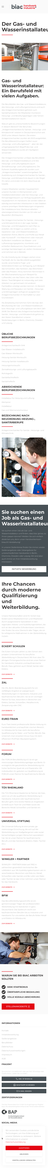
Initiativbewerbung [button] (10, 1035)
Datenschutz (7, 1047)
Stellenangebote (16, 1006)
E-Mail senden (25, 1091)
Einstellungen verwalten (24, 1160)
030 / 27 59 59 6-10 (25, 1079)
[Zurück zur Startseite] (24, 6)
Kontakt (5, 1031)
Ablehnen (24, 1154)
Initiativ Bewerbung (24, 569)
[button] (3, 6)
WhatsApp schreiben (25, 1085)
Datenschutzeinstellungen (13, 1051)
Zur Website (7, 674)
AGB (4, 1059)
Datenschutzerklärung (16, 1142)
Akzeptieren (24, 1148)
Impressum (7, 1055)
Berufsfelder (7, 1043)
